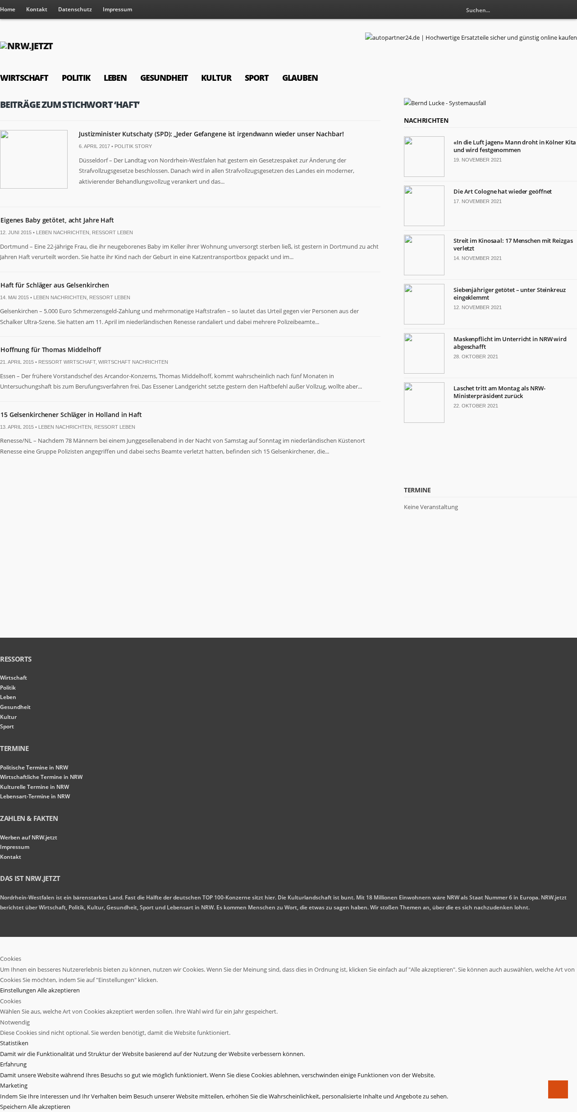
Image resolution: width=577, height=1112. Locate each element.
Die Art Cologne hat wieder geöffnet (502, 191)
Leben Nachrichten (62, 232)
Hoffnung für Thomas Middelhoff (50, 349)
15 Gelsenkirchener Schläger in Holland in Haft (71, 414)
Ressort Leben (112, 232)
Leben (115, 77)
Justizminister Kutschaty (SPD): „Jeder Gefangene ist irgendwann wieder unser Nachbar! (211, 134)
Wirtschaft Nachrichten (133, 362)
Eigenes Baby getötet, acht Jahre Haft (57, 220)
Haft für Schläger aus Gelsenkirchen (54, 285)
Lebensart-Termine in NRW (35, 796)
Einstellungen (18, 990)
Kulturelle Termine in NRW (34, 787)
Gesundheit (164, 77)
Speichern (14, 1107)
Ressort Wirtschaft (67, 362)
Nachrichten (426, 120)
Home (7, 9)
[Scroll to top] (558, 1089)
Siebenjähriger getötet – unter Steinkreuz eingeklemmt (509, 293)
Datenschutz (75, 9)
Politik (76, 77)
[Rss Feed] (555, 10)
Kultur (216, 77)
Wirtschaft (24, 77)
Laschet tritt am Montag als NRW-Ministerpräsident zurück (499, 392)
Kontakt (36, 9)
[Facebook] (570, 10)
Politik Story (133, 146)
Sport (257, 77)
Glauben (300, 77)
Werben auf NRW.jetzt (28, 837)
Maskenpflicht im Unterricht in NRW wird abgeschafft (510, 343)
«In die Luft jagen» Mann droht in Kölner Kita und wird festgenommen (514, 146)
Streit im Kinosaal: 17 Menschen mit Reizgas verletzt (513, 244)
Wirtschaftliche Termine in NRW (41, 777)
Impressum (117, 9)
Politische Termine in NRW (34, 767)
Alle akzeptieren (58, 990)
